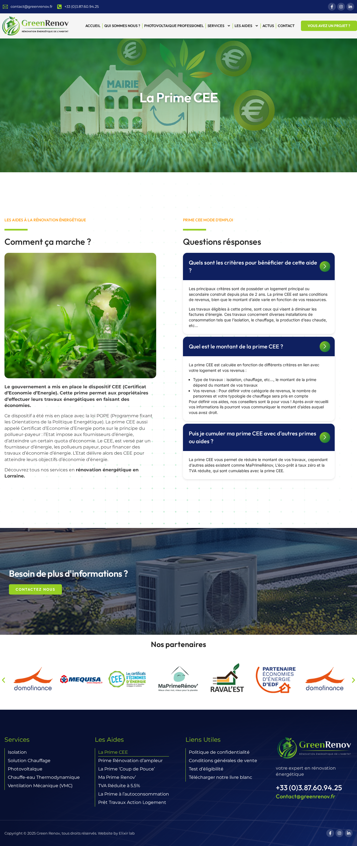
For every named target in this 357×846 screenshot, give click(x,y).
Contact (286, 25)
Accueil (92, 25)
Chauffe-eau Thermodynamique (44, 777)
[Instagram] (341, 7)
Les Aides (243, 25)
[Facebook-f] (332, 7)
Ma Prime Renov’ (117, 777)
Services (216, 25)
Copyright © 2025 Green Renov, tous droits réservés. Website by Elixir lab (69, 833)
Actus (268, 25)
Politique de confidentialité (219, 752)
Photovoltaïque (25, 769)
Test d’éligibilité (206, 769)
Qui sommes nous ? (122, 25)
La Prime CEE (113, 752)
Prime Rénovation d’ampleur (130, 760)
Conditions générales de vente (223, 760)
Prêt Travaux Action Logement (132, 802)
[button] (259, 266)
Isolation (17, 752)
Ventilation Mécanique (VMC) (40, 785)
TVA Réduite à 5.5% (119, 785)
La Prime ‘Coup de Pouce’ (126, 769)
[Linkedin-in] (350, 7)
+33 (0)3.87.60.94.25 (309, 787)
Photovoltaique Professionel (174, 25)
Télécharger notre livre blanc (220, 777)
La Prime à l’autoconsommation (133, 794)
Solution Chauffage (29, 760)
